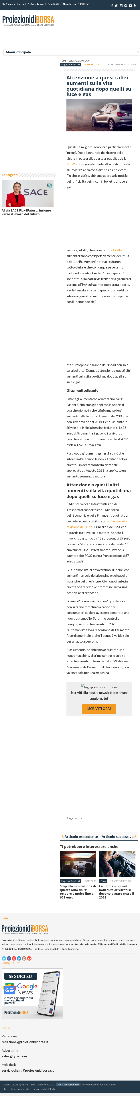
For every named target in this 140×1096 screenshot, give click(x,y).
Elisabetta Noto (94, 64)
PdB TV (84, 4)
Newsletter (69, 4)
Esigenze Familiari (79, 60)
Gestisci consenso (68, 1084)
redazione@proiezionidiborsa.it (25, 1042)
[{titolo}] (112, 5)
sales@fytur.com (14, 1056)
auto (78, 818)
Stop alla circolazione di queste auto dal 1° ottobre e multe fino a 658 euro (78, 891)
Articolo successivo (118, 836)
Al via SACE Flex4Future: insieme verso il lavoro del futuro (26, 212)
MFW (70, 164)
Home (63, 60)
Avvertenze (37, 4)
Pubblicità (53, 4)
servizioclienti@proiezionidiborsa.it (28, 1070)
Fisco (103, 881)
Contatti (22, 4)
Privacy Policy (90, 1084)
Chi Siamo (7, 4)
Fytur (53, 1089)
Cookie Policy (108, 1084)
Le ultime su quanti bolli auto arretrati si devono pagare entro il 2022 (116, 891)
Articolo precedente (81, 836)
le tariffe (116, 250)
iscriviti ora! (99, 709)
